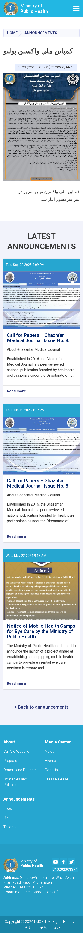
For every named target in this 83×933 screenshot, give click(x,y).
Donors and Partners (20, 770)
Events (50, 760)
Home (12, 33)
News (49, 751)
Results (9, 818)
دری (56, 927)
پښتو (43, 927)
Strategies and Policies (15, 782)
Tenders (9, 827)
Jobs (7, 808)
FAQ (26, 927)
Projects (10, 760)
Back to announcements (43, 707)
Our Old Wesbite (16, 751)
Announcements (40, 33)
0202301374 (67, 869)
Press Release (56, 779)
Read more (16, 391)
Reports (51, 770)
